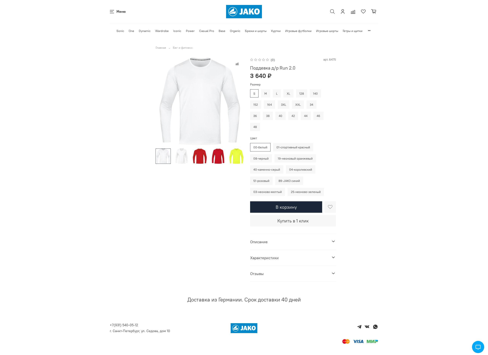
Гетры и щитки (352, 31)
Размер (255, 84)
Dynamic (145, 31)
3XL (283, 104)
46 (318, 116)
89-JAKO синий (289, 181)
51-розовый (261, 181)
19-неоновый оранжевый (295, 158)
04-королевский (300, 169)
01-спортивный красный (293, 147)
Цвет (253, 138)
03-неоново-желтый (267, 192)
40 (280, 116)
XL (288, 93)
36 (255, 116)
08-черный (261, 158)
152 (255, 104)
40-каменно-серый (266, 169)
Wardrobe (162, 31)
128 (301, 93)
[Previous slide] (161, 101)
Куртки (276, 31)
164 (269, 104)
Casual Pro (206, 31)
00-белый (260, 147)
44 (305, 116)
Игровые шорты (327, 31)
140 (315, 93)
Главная (161, 48)
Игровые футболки (298, 31)
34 (311, 104)
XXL (298, 104)
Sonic (120, 31)
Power (190, 31)
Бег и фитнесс (183, 48)
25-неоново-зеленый (306, 192)
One (131, 31)
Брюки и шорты (255, 31)
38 (268, 116)
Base (222, 31)
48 (255, 127)
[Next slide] (237, 101)
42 (293, 116)
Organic (235, 31)
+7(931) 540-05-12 (124, 325)
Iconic (177, 31)
